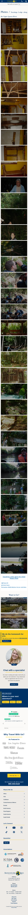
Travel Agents (14, 903)
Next (25, 723)
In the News (14, 900)
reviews (17, 716)
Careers (14, 901)
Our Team (14, 898)
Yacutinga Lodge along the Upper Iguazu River (14, 577)
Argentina (5, 587)
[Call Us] (22, 1)
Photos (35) (5, 583)
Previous (3, 723)
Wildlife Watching (12, 587)
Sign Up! (6, 842)
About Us (14, 896)
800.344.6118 (23, 638)
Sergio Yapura (6, 585)
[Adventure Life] (12, 1)
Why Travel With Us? (14, 734)
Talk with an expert (12, 4)
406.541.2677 (14, 886)
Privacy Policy (14, 907)
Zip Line (18, 587)
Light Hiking (23, 587)
